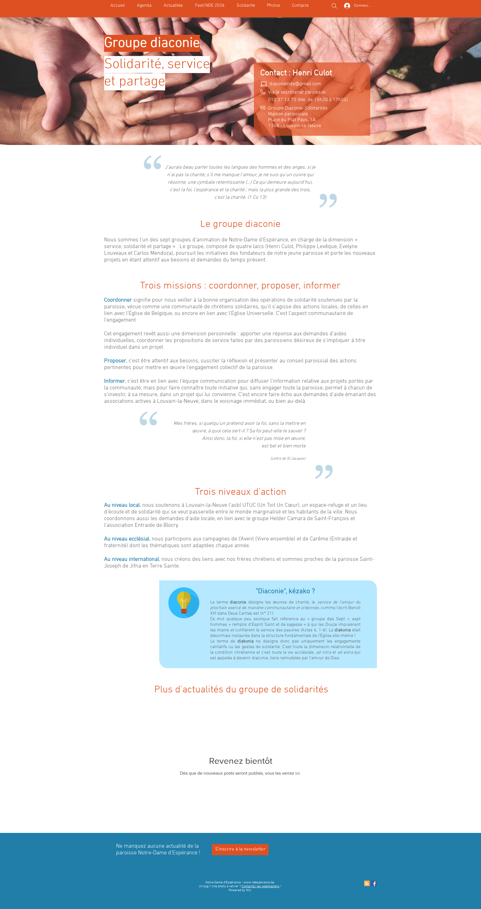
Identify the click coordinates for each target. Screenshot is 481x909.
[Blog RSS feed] (367, 884)
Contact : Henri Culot (296, 73)
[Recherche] (334, 6)
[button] (245, 5)
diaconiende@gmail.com (295, 84)
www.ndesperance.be (259, 882)
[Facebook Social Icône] (374, 883)
